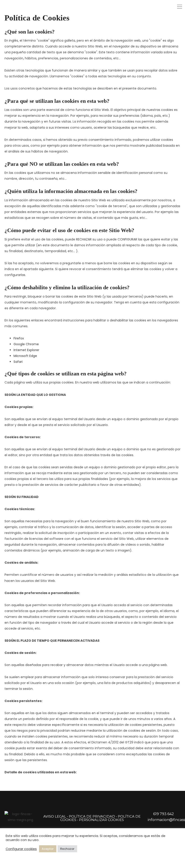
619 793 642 (163, 814)
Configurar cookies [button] (21, 849)
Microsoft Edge (25, 356)
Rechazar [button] (67, 849)
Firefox (19, 338)
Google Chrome (26, 344)
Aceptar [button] (48, 849)
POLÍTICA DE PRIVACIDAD (92, 816)
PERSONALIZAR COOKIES (101, 820)
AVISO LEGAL (54, 816)
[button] (179, 6)
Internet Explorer (26, 350)
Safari (18, 361)
